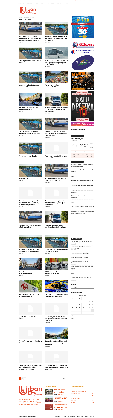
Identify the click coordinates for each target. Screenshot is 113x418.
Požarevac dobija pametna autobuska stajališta (28, 108)
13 (83, 307)
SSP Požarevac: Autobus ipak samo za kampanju (29, 295)
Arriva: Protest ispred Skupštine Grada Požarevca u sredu (30, 342)
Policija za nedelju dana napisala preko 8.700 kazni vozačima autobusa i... (56, 109)
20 (83, 310)
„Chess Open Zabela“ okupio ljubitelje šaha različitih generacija (81, 242)
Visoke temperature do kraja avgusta (80, 257)
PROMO (59, 4)
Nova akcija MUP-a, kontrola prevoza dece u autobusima (29, 250)
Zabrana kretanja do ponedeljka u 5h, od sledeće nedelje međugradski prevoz (30, 367)
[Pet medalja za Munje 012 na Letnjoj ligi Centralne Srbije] (49, 399)
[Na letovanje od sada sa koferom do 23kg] (56, 77)
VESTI (72, 389)
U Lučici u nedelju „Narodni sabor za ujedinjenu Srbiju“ (82, 272)
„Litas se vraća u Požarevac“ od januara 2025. (30, 86)
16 (92, 307)
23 (92, 310)
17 (73, 310)
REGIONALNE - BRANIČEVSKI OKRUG (80, 396)
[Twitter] (23, 1)
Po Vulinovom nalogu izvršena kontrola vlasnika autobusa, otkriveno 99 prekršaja (29, 203)
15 (89, 307)
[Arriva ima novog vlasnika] (30, 148)
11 (76, 307)
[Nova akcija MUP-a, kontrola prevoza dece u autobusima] (30, 241)
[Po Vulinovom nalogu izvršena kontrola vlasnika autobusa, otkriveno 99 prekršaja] (30, 193)
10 (73, 307)
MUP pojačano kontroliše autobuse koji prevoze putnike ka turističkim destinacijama (30, 38)
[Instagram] (21, 1)
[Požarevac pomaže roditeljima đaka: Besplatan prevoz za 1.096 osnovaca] (56, 357)
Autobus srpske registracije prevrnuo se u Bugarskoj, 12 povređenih (55, 203)
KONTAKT (65, 4)
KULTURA (73, 400)
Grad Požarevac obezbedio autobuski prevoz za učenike (29, 133)
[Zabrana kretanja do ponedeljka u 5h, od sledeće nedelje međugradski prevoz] (30, 357)
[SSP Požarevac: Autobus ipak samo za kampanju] (30, 286)
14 (86, 307)
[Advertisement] (68, 10)
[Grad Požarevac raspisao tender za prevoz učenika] (30, 264)
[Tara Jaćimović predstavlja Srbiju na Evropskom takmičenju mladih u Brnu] (49, 407)
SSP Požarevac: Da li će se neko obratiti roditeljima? (56, 273)
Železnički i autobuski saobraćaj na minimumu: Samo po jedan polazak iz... (56, 343)
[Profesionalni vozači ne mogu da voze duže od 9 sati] (56, 170)
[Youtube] (25, 1)
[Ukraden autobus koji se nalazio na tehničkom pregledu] (56, 286)
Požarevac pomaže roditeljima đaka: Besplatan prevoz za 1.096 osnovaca (56, 367)
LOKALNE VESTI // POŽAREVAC (78, 391)
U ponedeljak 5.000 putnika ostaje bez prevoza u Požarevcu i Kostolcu (56, 318)
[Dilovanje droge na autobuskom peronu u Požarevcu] (56, 241)
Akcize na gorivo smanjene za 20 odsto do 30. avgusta (82, 267)
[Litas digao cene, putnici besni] (30, 53)
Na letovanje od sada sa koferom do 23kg (53, 86)
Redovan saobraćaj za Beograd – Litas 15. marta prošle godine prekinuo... (56, 38)
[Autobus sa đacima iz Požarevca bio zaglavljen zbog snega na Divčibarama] (56, 53)
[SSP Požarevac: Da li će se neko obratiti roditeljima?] (56, 264)
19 (79, 310)
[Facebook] (18, 1)
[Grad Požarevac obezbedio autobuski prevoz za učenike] (30, 124)
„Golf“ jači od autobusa (27, 317)
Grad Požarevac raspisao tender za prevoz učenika (30, 273)
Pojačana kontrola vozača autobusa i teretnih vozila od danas (55, 227)
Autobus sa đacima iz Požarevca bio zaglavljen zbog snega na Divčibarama (56, 62)
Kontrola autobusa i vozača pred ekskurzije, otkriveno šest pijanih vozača (56, 133)
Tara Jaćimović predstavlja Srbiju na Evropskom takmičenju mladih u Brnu (80, 252)
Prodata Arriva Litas (26, 178)
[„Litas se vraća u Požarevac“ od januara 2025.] (30, 77)
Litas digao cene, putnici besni (30, 61)
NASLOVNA (21, 4)
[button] (93, 4)
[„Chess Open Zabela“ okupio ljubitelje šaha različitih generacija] (49, 392)
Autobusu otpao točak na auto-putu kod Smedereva (56, 157)
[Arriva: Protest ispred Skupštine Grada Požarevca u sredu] (30, 333)
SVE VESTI (29, 4)
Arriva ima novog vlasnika (28, 156)
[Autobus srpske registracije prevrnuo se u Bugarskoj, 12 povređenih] (56, 193)
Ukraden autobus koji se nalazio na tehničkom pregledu (56, 295)
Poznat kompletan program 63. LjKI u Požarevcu (80, 262)
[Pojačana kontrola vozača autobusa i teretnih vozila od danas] (56, 217)
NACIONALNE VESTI (76, 393)
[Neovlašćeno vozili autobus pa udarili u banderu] (30, 217)
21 (86, 310)
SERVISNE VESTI (40, 4)
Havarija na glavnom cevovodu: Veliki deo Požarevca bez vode (81, 278)
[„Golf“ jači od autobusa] (30, 309)
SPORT (55, 394)
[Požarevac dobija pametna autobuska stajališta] (30, 99)
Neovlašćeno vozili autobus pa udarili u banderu (30, 226)
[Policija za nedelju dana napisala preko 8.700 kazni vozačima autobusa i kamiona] (56, 99)
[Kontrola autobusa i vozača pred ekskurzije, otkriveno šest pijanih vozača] (56, 124)
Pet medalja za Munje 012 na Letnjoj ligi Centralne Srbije (81, 247)
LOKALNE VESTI (50, 4)
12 (79, 307)
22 (89, 310)
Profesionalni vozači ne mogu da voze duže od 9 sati (55, 179)
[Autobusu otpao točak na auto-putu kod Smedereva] (56, 148)
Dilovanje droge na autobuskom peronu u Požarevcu (56, 250)
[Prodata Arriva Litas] (30, 170)
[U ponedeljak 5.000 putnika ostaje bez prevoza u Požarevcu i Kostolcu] (56, 309)
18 (76, 310)
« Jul (72, 318)
